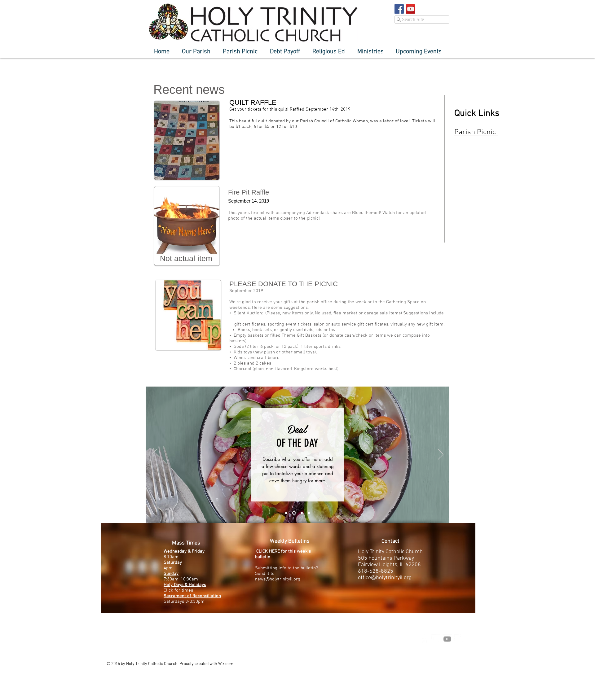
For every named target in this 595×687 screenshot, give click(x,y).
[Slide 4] (309, 513)
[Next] (440, 455)
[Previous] (154, 455)
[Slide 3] (301, 513)
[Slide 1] (286, 513)
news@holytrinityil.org (277, 579)
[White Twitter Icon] (435, 639)
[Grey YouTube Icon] (447, 639)
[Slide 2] (293, 513)
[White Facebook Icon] (424, 639)
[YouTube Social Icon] (410, 9)
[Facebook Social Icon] (399, 9)
